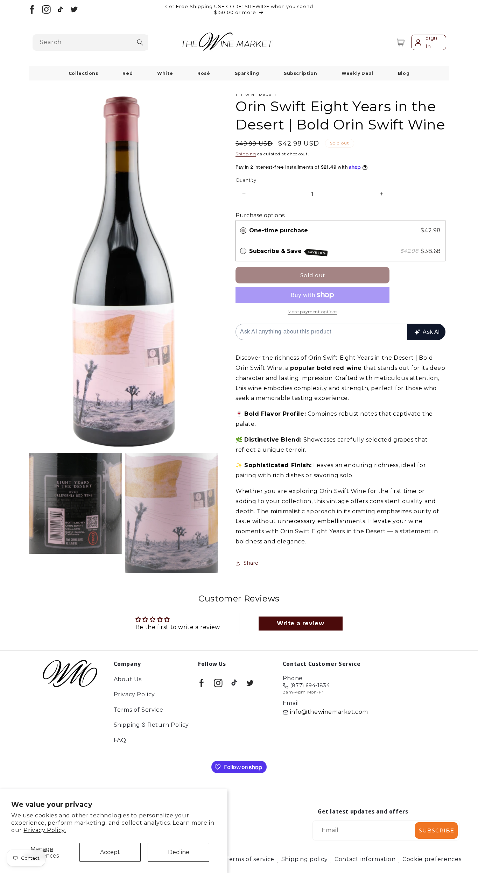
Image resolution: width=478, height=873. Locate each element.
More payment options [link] (312, 311)
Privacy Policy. (44, 830)
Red (127, 73)
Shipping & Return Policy (151, 725)
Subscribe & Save (287, 251)
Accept (110, 852)
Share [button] (251, 563)
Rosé (203, 73)
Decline (178, 852)
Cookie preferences (432, 859)
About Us (128, 679)
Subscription (300, 73)
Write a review (300, 623)
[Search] (140, 42)
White (165, 73)
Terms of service (249, 859)
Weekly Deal (357, 73)
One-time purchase (278, 230)
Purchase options (260, 215)
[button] (400, 42)
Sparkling (247, 73)
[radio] (243, 230)
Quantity (246, 180)
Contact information (365, 859)
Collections (83, 73)
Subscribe (436, 830)
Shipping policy (304, 859)
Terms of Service (138, 709)
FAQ (120, 740)
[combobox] (90, 42)
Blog (403, 73)
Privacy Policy (134, 694)
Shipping (246, 153)
